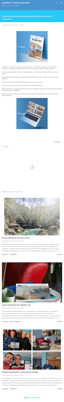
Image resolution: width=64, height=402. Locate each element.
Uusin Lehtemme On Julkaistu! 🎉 (16, 305)
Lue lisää (59, 254)
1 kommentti (13, 254)
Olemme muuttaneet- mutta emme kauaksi (20, 372)
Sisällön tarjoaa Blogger (33, 397)
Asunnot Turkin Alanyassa (16, 3)
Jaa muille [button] (57, 142)
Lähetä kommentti (15, 321)
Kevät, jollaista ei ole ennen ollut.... (16, 238)
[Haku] (57, 3)
